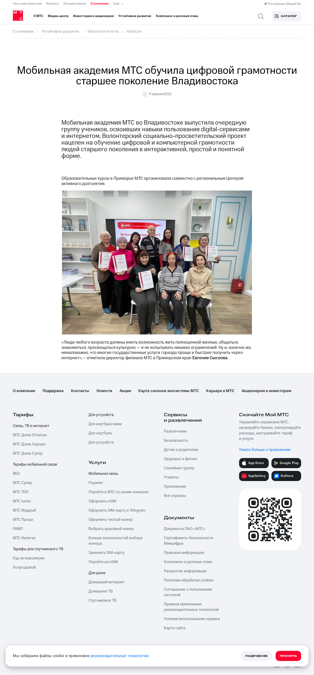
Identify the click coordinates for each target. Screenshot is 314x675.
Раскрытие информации (185, 571)
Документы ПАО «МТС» (184, 529)
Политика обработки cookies (188, 580)
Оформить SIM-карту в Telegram (116, 510)
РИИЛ (18, 529)
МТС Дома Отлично (30, 435)
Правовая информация (184, 552)
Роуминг (95, 483)
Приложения (175, 486)
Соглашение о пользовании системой (188, 592)
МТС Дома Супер (28, 453)
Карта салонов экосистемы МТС (168, 391)
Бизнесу (52, 3)
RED (16, 473)
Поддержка (53, 391)
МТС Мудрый (24, 510)
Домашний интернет (106, 582)
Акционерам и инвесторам (266, 391)
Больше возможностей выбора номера (115, 540)
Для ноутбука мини (105, 424)
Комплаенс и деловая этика (188, 562)
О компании (99, 3)
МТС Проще (23, 519)
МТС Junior (22, 501)
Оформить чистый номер (110, 519)
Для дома (96, 573)
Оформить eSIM (102, 501)
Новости (104, 391)
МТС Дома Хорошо (29, 444)
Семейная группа (179, 468)
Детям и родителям (181, 450)
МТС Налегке (24, 538)
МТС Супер (22, 483)
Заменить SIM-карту (106, 552)
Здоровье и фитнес (180, 459)
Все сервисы (175, 495)
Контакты (80, 391)
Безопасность (176, 440)
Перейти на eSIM (103, 562)
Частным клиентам (27, 3)
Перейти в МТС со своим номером (118, 492)
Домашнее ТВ (100, 591)
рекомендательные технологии (120, 656)
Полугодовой (24, 567)
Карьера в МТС (220, 391)
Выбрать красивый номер (111, 529)
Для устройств (101, 415)
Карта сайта (174, 628)
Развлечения (175, 431)
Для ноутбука (100, 433)
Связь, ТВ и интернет (31, 426)
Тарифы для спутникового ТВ (38, 549)
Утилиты (171, 477)
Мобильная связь (103, 473)
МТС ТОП (21, 492)
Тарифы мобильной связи (35, 464)
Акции (125, 391)
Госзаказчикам (74, 3)
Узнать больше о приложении (264, 450)
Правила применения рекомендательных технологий (191, 606)
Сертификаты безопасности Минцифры (188, 540)
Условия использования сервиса (192, 619)
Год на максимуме (29, 558)
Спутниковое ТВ (102, 600)
